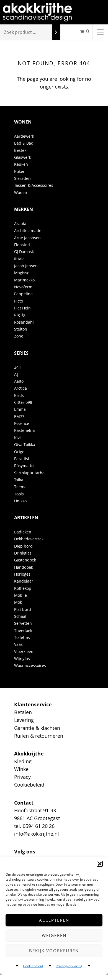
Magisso (21, 272)
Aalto (19, 381)
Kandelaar (23, 581)
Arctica (20, 388)
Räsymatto (24, 465)
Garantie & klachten (37, 728)
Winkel (22, 769)
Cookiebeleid (33, 966)
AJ (16, 374)
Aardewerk (24, 136)
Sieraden (22, 178)
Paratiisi (21, 458)
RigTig (19, 315)
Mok (18, 602)
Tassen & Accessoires (33, 185)
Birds (19, 395)
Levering (24, 720)
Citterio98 (23, 402)
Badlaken (22, 532)
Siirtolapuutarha (29, 472)
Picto (18, 301)
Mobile (20, 595)
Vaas (18, 644)
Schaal (20, 616)
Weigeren (54, 935)
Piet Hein (22, 308)
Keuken (21, 164)
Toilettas (22, 637)
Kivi (17, 437)
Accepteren (54, 920)
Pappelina (23, 293)
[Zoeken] (56, 32)
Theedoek (23, 630)
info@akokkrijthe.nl (36, 833)
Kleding (23, 761)
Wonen (20, 192)
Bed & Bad (24, 143)
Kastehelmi (24, 430)
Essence (21, 423)
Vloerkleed (24, 651)
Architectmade (27, 230)
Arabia (20, 223)
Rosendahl (24, 322)
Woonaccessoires (30, 665)
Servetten (23, 623)
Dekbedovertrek (28, 538)
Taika (18, 479)
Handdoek (23, 567)
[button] (99, 863)
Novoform (23, 286)
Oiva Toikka (24, 444)
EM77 (19, 416)
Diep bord (23, 546)
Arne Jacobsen (27, 237)
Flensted (22, 244)
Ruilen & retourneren (38, 735)
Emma (20, 409)
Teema (20, 486)
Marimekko (24, 280)
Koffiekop (22, 588)
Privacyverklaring (69, 966)
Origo (19, 451)
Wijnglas (22, 658)
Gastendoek (25, 560)
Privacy (22, 777)
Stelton (20, 329)
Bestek (20, 150)
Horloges (22, 574)
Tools (19, 494)
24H (17, 367)
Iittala (19, 258)
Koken (19, 171)
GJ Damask (24, 251)
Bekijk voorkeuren (54, 950)
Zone (18, 336)
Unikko (20, 500)
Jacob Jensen (26, 265)
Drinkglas (23, 553)
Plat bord (22, 609)
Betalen (23, 712)
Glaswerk (22, 157)
